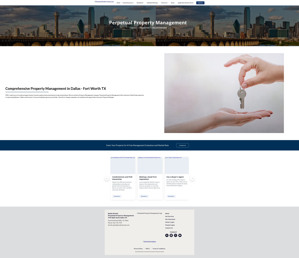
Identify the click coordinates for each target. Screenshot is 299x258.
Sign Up (200, 3)
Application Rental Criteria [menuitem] (185, 3)
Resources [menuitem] (164, 3)
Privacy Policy (138, 248)
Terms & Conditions (159, 248)
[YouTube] (180, 235)
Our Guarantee (170, 219)
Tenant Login (170, 225)
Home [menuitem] (118, 3)
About (167, 213)
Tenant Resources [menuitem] (128, 3)
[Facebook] (166, 235)
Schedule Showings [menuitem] (152, 3)
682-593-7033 (117, 223)
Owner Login (169, 222)
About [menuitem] (172, 3)
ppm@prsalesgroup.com (121, 225)
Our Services (169, 216)
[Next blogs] (192, 178)
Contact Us (169, 228)
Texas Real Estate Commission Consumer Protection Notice (149, 251)
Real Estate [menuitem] (140, 3)
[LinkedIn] (171, 235)
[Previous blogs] (107, 178)
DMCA (148, 248)
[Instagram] (175, 235)
